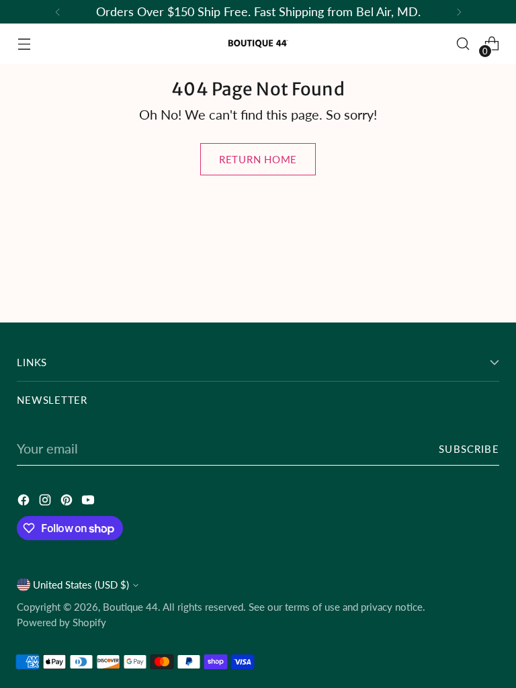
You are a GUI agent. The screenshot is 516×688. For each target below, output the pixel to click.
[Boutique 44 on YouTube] (89, 501)
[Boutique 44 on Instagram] (46, 501)
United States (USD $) (81, 584)
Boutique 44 (130, 607)
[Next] (459, 12)
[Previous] (58, 12)
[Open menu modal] (24, 44)
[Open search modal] (463, 44)
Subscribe (469, 449)
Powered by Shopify (61, 622)
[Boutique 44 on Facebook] (25, 501)
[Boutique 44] (258, 44)
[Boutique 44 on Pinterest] (68, 501)
